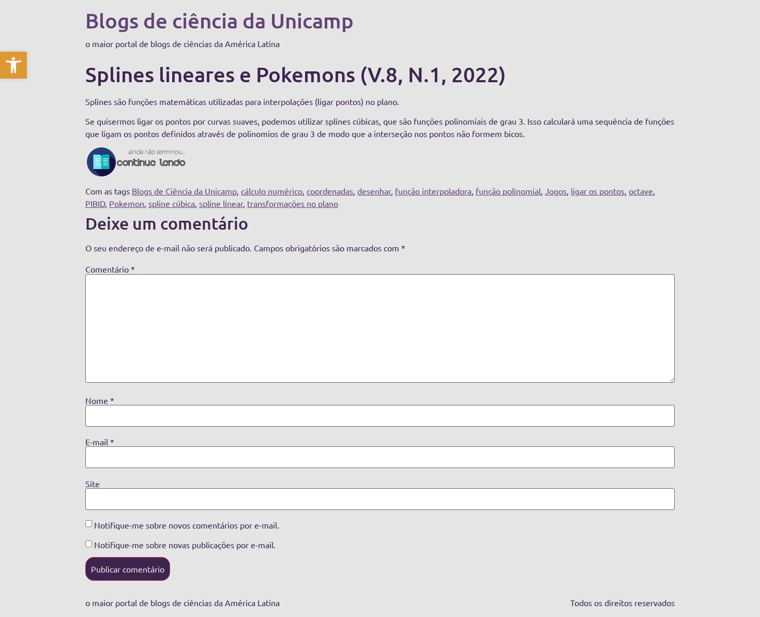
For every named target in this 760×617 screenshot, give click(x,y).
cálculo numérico (271, 191)
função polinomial (508, 191)
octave (641, 191)
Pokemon (126, 203)
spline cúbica (171, 203)
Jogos (556, 191)
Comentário (110, 269)
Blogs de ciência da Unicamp (219, 20)
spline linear (221, 203)
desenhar (374, 191)
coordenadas (330, 191)
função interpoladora (433, 191)
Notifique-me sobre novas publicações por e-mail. (185, 544)
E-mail (99, 442)
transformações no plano (292, 203)
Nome (99, 400)
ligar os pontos (598, 191)
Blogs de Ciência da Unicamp (184, 191)
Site (92, 483)
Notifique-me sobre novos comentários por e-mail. (186, 525)
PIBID (95, 203)
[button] (13, 65)
